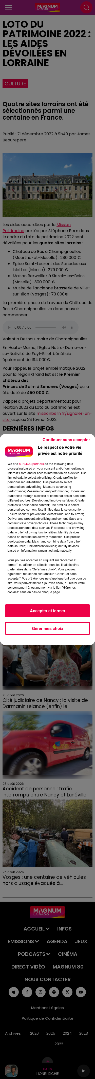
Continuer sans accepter (66, 439)
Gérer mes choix (47, 628)
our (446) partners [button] (31, 463)
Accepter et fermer (47, 610)
